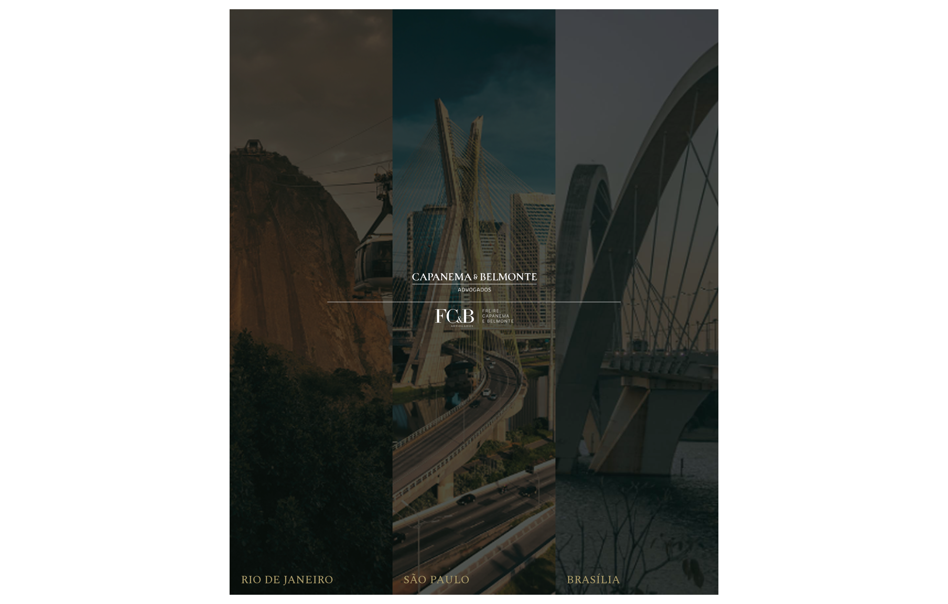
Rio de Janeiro (287, 579)
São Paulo (437, 579)
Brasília (593, 579)
